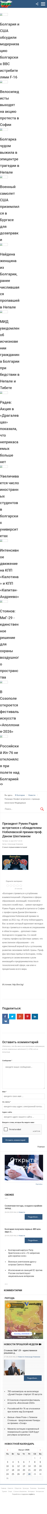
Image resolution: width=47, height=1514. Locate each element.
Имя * (4, 1092)
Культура (26, 1488)
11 (13, 1466)
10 (7, 1466)
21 (29, 1470)
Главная (3, 1488)
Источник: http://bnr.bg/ (13, 984)
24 (7, 1474)
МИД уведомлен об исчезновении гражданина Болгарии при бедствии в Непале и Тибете (9, 354)
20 (24, 1470)
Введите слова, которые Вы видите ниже (18, 1122)
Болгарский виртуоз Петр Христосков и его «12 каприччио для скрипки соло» (24, 1253)
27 (24, 1474)
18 (13, 1470)
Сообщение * (7, 1061)
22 (35, 1470)
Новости (22, 1212)
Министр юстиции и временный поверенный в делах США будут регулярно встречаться (23, 1432)
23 (40, 1470)
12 (18, 1466)
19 (18, 1470)
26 (18, 1474)
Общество (17, 1488)
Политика (33, 1488)
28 (29, 1474)
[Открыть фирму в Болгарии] (24, 1180)
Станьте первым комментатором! (14, 847)
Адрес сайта (7, 1112)
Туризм (4, 1491)
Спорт (10, 1491)
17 (7, 1470)
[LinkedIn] (35, 1016)
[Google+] (20, 1016)
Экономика (41, 1488)
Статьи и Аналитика (20, 1491)
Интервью (31, 1491)
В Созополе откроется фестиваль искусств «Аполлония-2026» (9, 712)
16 (40, 1466)
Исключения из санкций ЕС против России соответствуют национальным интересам (25, 1273)
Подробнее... (33, 1217)
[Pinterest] (28, 1016)
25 (13, 1474)
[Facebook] (5, 1016)
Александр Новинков (32, 1357)
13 (24, 1466)
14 (29, 1466)
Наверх (41, 1147)
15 (35, 1466)
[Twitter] (12, 1016)
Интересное (40, 1491)
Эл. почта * (6, 1102)
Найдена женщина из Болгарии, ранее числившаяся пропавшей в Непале (9, 280)
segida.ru (32, 1494)
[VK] (5, 1021)
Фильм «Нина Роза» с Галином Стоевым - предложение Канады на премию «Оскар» (23, 1420)
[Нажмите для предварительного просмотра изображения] (23, 862)
